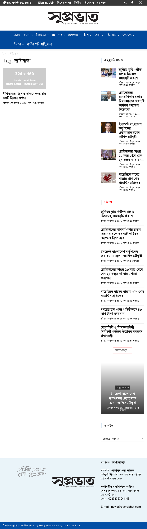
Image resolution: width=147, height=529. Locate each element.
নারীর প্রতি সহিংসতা (39, 44)
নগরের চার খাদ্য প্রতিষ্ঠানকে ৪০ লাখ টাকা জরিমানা (121, 311)
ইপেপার (89, 2)
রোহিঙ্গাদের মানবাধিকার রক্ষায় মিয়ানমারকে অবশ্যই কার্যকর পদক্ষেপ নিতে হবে (131, 101)
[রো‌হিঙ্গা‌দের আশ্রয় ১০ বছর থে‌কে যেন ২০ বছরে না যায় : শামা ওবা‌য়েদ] (108, 154)
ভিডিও (77, 2)
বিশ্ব (86, 35)
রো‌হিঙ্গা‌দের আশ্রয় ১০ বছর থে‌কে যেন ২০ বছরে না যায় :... (131, 155)
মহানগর (57, 35)
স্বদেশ (27, 35)
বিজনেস (41, 35)
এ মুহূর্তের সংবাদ (123, 387)
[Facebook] (132, 2)
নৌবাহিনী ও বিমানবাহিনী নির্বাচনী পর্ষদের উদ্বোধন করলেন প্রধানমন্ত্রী (122, 331)
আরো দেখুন (121, 350)
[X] (140, 2)
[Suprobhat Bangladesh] (73, 18)
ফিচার (17, 44)
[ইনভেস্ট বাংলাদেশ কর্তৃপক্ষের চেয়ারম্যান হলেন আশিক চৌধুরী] (108, 127)
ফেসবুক (101, 2)
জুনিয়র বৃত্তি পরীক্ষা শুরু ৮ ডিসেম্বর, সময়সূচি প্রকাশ (130, 74)
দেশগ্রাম (73, 35)
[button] (125, 2)
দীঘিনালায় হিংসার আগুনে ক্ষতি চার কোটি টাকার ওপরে (24, 96)
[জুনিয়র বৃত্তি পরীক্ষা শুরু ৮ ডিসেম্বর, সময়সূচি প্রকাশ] (108, 73)
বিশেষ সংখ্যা (64, 2)
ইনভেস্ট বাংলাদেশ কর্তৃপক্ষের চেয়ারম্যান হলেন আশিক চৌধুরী (130, 130)
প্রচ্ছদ (17, 35)
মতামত (126, 35)
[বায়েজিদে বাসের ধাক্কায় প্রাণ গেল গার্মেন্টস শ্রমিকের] (108, 177)
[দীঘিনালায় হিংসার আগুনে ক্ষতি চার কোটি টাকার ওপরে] (24, 78)
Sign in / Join (46, 2)
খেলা (98, 35)
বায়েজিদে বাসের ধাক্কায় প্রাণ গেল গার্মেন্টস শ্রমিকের (129, 178)
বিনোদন (112, 35)
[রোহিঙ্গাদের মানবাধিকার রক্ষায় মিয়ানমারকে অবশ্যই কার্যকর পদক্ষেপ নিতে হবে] (108, 96)
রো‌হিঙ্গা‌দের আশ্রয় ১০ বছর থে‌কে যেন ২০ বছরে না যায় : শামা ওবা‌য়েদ (122, 273)
